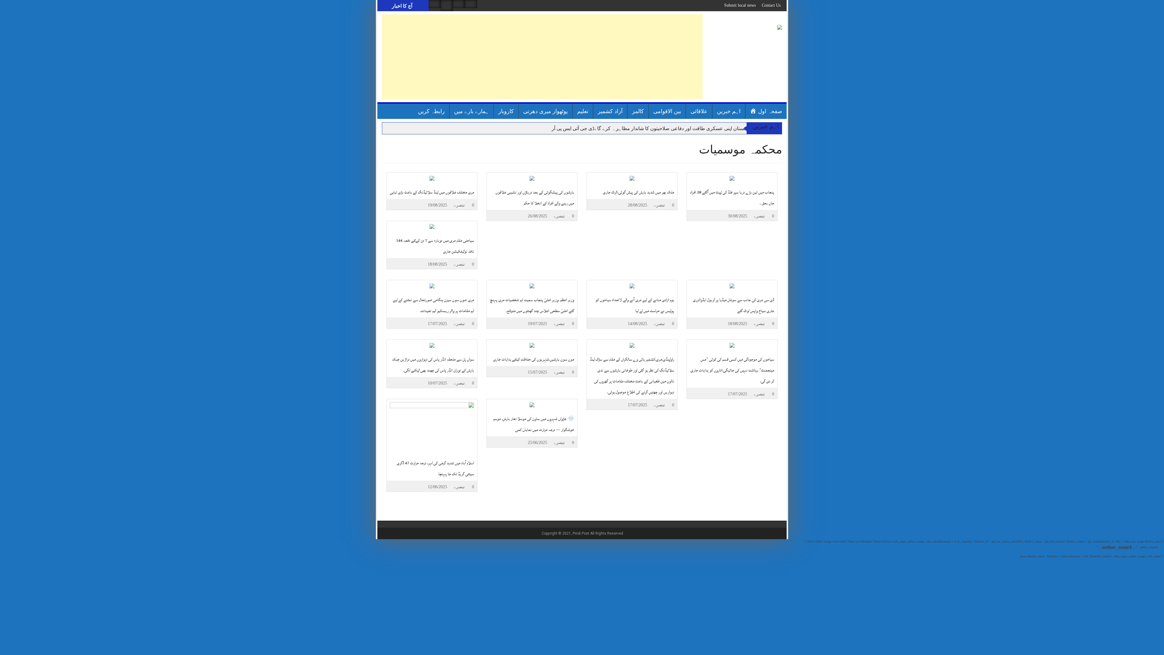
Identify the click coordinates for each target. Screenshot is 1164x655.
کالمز (638, 111)
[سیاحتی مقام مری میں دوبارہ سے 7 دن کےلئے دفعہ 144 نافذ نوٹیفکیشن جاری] (432, 226)
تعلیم (582, 111)
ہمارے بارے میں (471, 111)
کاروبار (506, 111)
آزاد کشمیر (610, 111)
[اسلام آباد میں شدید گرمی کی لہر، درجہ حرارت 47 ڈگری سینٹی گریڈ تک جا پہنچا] (432, 426)
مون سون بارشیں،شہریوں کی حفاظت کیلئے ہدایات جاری (533, 359)
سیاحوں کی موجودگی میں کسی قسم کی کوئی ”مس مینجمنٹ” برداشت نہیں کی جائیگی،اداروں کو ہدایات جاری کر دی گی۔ (732, 370)
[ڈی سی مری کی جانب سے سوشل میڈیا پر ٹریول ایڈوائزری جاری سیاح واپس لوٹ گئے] (732, 285)
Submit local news (740, 5)
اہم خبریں (729, 111)
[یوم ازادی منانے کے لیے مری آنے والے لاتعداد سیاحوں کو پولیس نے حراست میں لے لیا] (632, 285)
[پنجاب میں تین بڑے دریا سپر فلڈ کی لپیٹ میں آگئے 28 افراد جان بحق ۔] (732, 178)
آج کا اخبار (402, 6)
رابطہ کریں (431, 111)
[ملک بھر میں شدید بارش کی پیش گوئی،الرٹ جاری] (632, 178)
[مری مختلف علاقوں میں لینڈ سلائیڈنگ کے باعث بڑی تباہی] (432, 178)
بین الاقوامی (667, 111)
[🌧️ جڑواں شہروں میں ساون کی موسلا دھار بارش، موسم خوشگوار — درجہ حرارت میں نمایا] (532, 404)
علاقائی (699, 111)
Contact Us (771, 5)
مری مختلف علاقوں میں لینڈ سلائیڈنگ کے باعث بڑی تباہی (432, 192)
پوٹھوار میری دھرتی (545, 111)
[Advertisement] (542, 56)
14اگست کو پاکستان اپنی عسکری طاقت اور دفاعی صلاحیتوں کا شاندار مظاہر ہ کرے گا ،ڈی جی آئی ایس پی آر (663, 128)
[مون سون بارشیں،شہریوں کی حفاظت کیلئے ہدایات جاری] (532, 345)
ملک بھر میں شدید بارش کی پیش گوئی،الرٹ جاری (638, 192)
